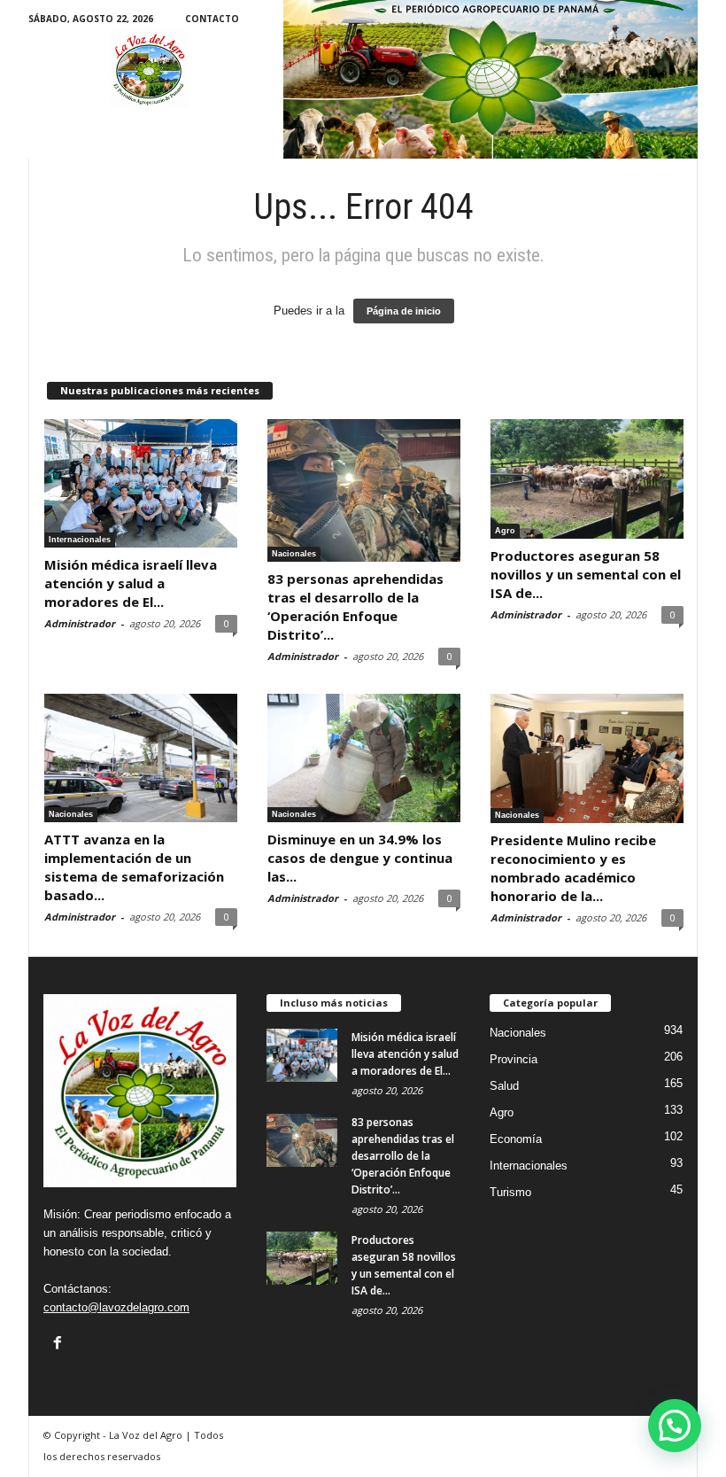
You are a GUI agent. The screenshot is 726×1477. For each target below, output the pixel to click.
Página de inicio (404, 311)
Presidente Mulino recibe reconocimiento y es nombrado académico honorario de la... (573, 868)
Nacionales (294, 553)
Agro (505, 530)
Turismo (510, 1192)
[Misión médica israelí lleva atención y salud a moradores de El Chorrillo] (140, 483)
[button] (674, 1425)
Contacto (212, 18)
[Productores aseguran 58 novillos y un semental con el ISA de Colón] (587, 479)
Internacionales (80, 539)
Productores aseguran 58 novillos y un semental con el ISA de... (585, 574)
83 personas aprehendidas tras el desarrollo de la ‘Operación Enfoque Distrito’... (355, 606)
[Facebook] (57, 1342)
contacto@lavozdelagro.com (116, 1307)
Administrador (79, 623)
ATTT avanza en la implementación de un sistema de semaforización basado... (134, 867)
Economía (516, 1139)
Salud (504, 1085)
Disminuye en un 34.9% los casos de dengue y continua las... (359, 857)
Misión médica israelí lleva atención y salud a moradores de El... (130, 583)
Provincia (513, 1059)
